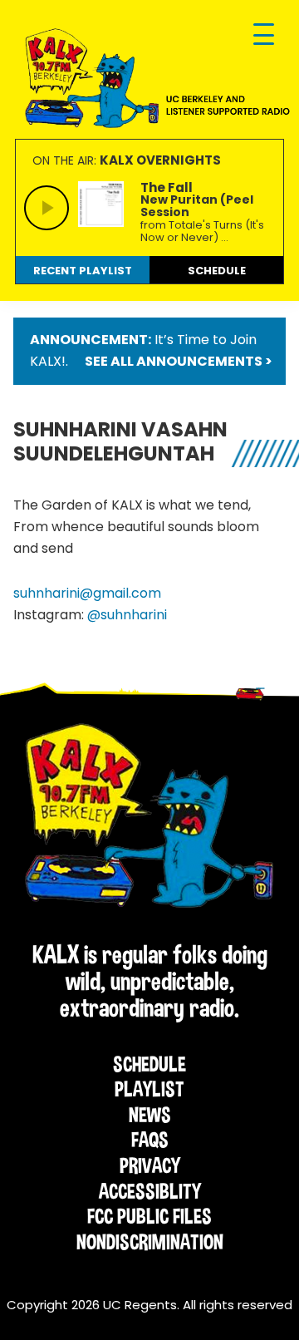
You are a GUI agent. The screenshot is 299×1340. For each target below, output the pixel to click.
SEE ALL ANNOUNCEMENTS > (178, 361)
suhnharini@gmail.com (87, 593)
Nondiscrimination (149, 1241)
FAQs (150, 1139)
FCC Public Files (149, 1216)
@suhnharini (127, 614)
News (150, 1114)
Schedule (149, 1064)
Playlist (149, 1088)
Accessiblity (150, 1191)
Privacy (150, 1165)
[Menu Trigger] (264, 35)
